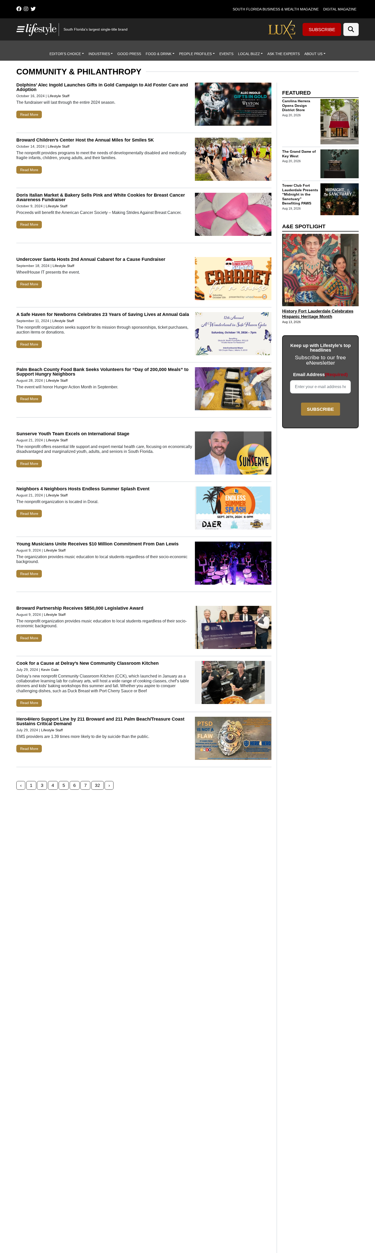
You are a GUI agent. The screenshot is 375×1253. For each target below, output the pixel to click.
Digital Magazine (339, 9)
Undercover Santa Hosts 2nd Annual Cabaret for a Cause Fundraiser (90, 259)
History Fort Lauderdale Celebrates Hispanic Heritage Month (317, 314)
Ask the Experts (283, 54)
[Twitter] (33, 8)
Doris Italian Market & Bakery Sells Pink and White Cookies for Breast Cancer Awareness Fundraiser (100, 197)
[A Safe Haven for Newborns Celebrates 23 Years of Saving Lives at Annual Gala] (233, 334)
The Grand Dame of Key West (299, 153)
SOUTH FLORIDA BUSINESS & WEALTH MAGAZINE (276, 9)
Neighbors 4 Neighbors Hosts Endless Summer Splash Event (82, 488)
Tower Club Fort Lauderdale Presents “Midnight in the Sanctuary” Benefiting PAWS (300, 194)
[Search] (351, 29)
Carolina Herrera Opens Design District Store (296, 105)
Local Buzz (249, 54)
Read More (29, 114)
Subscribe (322, 29)
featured (296, 93)
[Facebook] (18, 8)
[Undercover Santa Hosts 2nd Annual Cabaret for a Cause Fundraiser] (233, 279)
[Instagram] (26, 8)
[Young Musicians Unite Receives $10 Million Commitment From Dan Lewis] (233, 564)
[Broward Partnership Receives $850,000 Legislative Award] (233, 628)
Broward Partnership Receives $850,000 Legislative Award (79, 608)
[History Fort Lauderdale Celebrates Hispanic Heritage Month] (320, 270)
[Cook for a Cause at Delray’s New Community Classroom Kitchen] (233, 683)
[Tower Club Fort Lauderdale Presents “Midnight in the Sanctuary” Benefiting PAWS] (339, 199)
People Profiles (195, 54)
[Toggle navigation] (19, 29)
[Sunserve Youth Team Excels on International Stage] (233, 454)
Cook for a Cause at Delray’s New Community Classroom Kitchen (87, 663)
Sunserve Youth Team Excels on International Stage (72, 433)
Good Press (129, 54)
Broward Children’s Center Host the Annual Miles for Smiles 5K (85, 140)
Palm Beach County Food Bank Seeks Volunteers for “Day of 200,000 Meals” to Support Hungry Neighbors (102, 372)
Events (226, 54)
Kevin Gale (50, 670)
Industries (99, 54)
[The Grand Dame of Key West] (339, 163)
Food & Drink (158, 54)
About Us (313, 54)
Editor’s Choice (65, 54)
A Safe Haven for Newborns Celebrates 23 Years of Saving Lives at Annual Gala (102, 314)
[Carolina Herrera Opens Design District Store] (339, 121)
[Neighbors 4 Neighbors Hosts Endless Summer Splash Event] (233, 509)
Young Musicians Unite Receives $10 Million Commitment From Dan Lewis (97, 543)
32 (97, 785)
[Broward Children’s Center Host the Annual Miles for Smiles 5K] (233, 160)
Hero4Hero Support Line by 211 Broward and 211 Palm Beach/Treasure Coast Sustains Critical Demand (100, 721)
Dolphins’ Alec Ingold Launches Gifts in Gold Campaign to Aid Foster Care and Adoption (102, 87)
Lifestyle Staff (58, 96)
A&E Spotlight (304, 226)
